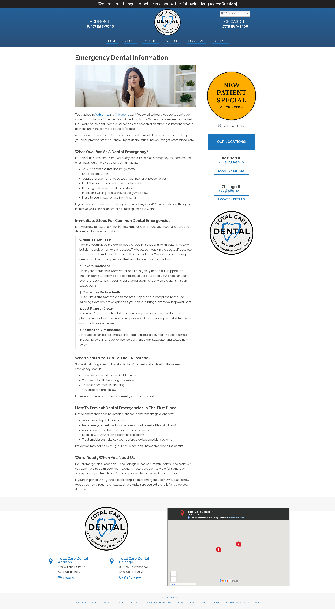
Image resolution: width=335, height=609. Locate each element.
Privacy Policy (167, 602)
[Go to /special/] (231, 96)
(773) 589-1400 (234, 26)
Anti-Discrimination (103, 602)
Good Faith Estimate (209, 602)
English (230, 13)
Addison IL (100, 21)
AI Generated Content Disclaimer (241, 602)
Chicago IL (234, 21)
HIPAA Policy (150, 602)
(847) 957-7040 (100, 26)
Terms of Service (186, 602)
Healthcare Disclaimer (129, 602)
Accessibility (83, 602)
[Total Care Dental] (231, 126)
